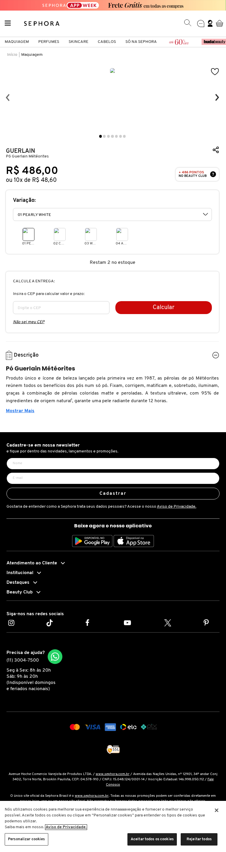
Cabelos (107, 42)
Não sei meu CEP (28, 322)
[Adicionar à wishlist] (215, 72)
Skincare (78, 42)
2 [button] (104, 136)
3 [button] (108, 136)
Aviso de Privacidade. (176, 506)
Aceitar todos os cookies (152, 839)
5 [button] (116, 136)
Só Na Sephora (141, 42)
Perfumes (48, 42)
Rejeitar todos (199, 839)
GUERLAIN (20, 151)
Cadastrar (113, 493)
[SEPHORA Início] (42, 23)
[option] (112, 97)
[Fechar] (216, 810)
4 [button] (112, 136)
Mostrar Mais (20, 411)
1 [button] (100, 136)
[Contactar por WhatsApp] (55, 656)
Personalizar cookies (26, 839)
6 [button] (120, 136)
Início (12, 55)
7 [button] (124, 136)
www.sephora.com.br (112, 774)
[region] (113, 826)
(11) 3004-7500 (22, 660)
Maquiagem (17, 42)
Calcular (164, 308)
